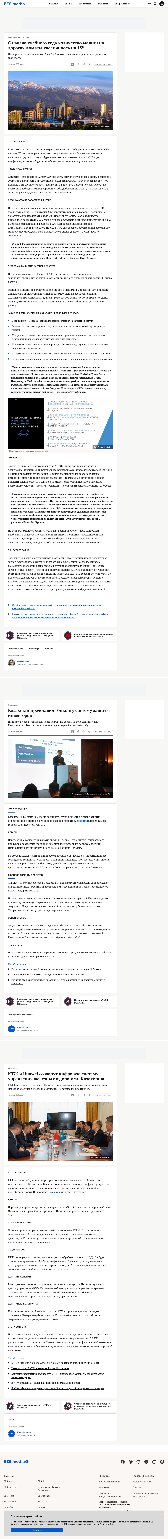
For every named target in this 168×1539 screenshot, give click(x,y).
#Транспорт (34, 649)
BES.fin (68, 4)
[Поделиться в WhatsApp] (83, 64)
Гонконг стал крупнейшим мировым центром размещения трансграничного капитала (58, 981)
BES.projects (121, 4)
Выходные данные (142, 1481)
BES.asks (42, 1501)
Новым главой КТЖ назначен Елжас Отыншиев (40, 1368)
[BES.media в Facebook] (123, 1462)
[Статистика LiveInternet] (135, 1501)
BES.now (53, 4)
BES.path (42, 1507)
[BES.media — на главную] (14, 3)
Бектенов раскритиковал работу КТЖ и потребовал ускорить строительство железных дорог (57, 1375)
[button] (155, 3)
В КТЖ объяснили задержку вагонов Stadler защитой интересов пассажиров (57, 1388)
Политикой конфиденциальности (80, 1524)
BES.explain (10, 1501)
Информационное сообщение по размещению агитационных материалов (114, 1504)
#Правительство (16, 649)
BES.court (103, 4)
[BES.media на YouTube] (154, 1462)
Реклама (137, 1487)
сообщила (83, 820)
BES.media (20, 64)
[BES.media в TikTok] (162, 1462)
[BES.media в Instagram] (131, 1462)
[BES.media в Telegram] (146, 1462)
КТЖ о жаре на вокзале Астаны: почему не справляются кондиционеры (55, 1362)
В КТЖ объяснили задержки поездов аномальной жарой (45, 1382)
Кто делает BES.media (110, 1481)
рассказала (57, 1192)
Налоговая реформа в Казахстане (49, 1488)
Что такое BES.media (143, 1475)
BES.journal (44, 1495)
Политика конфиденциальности (110, 1495)
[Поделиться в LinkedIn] (72, 64)
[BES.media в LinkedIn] (138, 1462)
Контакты (104, 1487)
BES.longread (85, 4)
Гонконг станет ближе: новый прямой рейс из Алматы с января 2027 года (56, 969)
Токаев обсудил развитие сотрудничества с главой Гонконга (48, 974)
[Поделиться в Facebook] (78, 64)
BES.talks (8, 1507)
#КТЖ (11, 1419)
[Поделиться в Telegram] (89, 64)
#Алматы (49, 649)
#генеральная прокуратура (21, 1015)
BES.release (105, 1475)
